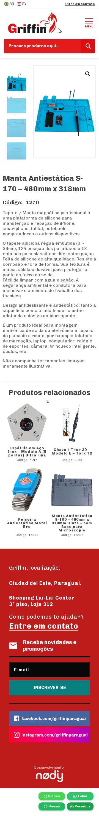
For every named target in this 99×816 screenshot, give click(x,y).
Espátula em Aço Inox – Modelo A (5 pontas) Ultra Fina (26, 451)
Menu (89, 26)
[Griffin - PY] (43, 22)
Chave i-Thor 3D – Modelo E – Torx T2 (72, 451)
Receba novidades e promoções (49, 645)
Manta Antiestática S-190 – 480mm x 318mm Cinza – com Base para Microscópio (72, 523)
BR (12, 4)
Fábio (82, 796)
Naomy (54, 806)
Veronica (82, 806)
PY (24, 4)
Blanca (54, 796)
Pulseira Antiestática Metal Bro (27, 523)
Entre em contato (80, 4)
